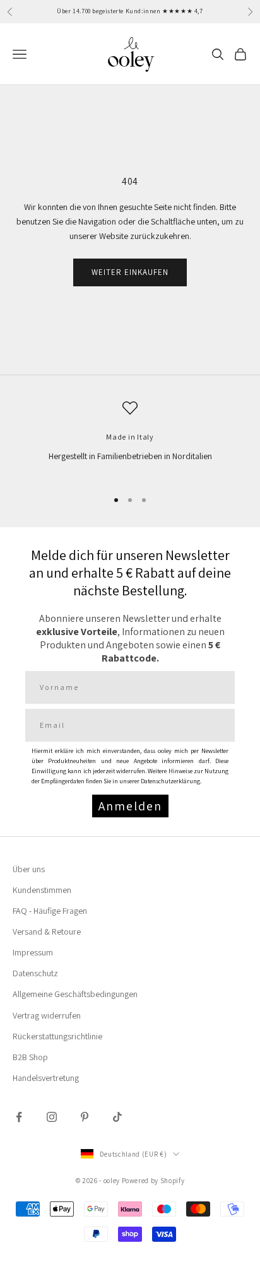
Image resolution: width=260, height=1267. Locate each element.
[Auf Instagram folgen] (51, 1117)
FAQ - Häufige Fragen (50, 910)
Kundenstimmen (42, 890)
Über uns (29, 869)
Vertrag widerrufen (47, 1015)
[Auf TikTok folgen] (117, 1117)
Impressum (33, 952)
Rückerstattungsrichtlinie (57, 1036)
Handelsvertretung (46, 1077)
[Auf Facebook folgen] (19, 1117)
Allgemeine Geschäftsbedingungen (75, 994)
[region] (130, 439)
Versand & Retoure (47, 931)
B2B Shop (30, 1057)
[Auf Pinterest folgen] (84, 1117)
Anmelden (130, 806)
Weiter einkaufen (130, 272)
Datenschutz (35, 973)
